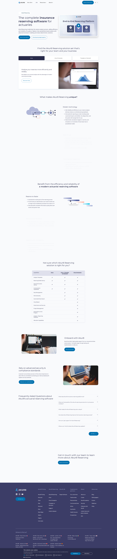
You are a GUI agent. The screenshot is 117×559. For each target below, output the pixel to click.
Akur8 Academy (85, 500)
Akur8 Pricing (41, 494)
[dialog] (58, 553)
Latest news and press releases (85, 512)
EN (95, 2)
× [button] (115, 549)
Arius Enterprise (53, 500)
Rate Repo (40, 512)
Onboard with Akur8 (84, 507)
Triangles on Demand (52, 504)
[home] (23, 2)
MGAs (71, 506)
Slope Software (63, 494)
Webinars (94, 503)
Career (82, 497)
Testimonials (73, 497)
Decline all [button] (87, 553)
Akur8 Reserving (53, 494)
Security (83, 503)
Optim (39, 515)
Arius (50, 497)
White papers (95, 497)
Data (39, 500)
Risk (39, 503)
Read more (31, 553)
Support (51, 508)
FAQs (93, 506)
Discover (40, 497)
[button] (31, 2)
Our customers (74, 494)
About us (83, 494)
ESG (82, 516)
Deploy (40, 518)
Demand (40, 506)
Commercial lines (74, 503)
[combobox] (96, 2)
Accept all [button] (75, 553)
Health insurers (74, 512)
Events (93, 500)
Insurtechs (72, 509)
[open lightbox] (78, 25)
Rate (39, 509)
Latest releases (52, 511)
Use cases (40, 521)
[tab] (32, 58)
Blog (93, 494)
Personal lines (73, 500)
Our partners (73, 515)
